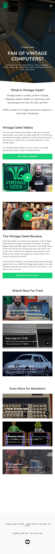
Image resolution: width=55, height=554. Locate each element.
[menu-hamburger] (50, 5)
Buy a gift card (36, 533)
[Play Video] (27, 178)
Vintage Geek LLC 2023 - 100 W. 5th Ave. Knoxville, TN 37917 (27, 525)
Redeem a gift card (20, 533)
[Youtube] (27, 542)
